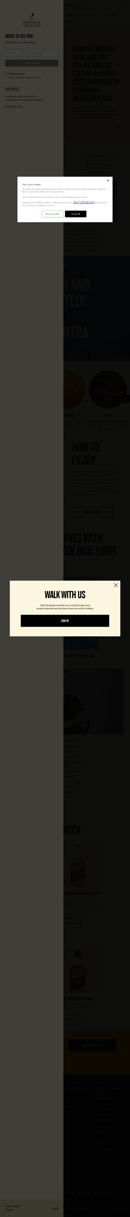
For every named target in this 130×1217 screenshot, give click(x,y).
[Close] (108, 180)
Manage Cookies (52, 214)
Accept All (75, 214)
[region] (65, 199)
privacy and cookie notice (84, 202)
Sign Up (65, 621)
